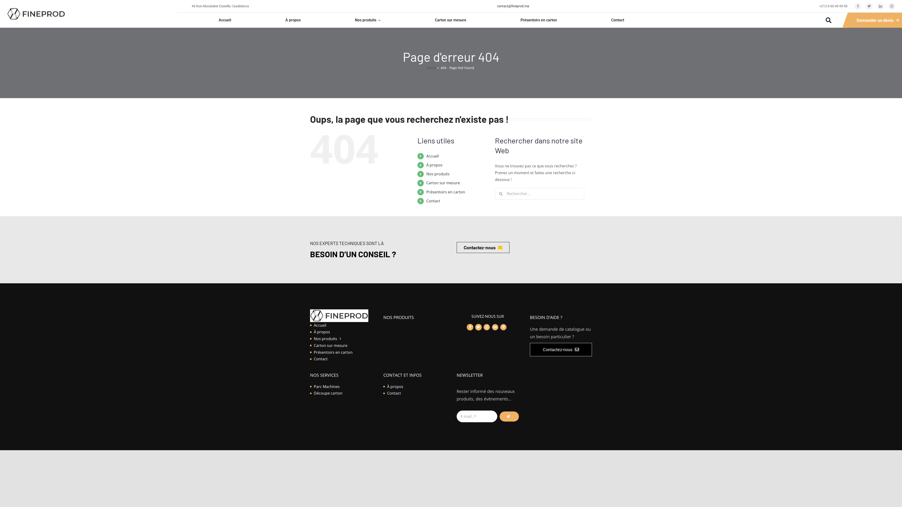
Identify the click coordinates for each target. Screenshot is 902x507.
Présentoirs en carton (445, 192)
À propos (434, 165)
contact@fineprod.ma (513, 6)
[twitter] (869, 6)
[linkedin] (880, 6)
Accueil (432, 156)
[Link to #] (470, 327)
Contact (433, 201)
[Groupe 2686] (36, 9)
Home (431, 67)
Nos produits (438, 174)
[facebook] (858, 6)
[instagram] (891, 6)
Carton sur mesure (443, 182)
